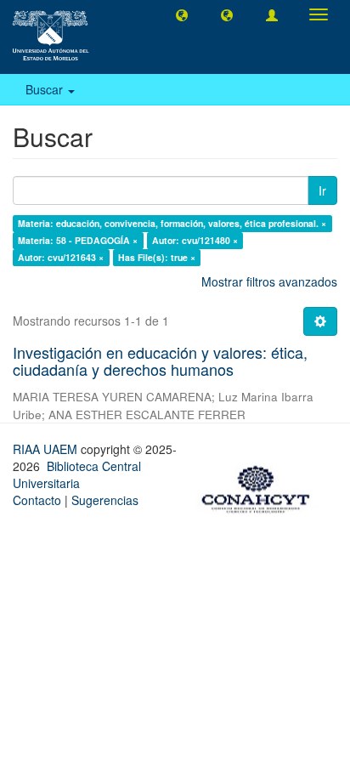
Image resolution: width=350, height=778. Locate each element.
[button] (182, 14)
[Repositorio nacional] (260, 486)
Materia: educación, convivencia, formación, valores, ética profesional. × (172, 223)
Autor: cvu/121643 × (61, 257)
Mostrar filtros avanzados (269, 281)
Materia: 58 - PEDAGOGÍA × (78, 240)
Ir (322, 190)
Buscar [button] (45, 89)
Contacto (37, 499)
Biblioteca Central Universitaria (77, 474)
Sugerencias (104, 499)
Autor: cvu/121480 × (195, 240)
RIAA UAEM (47, 448)
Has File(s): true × (156, 257)
